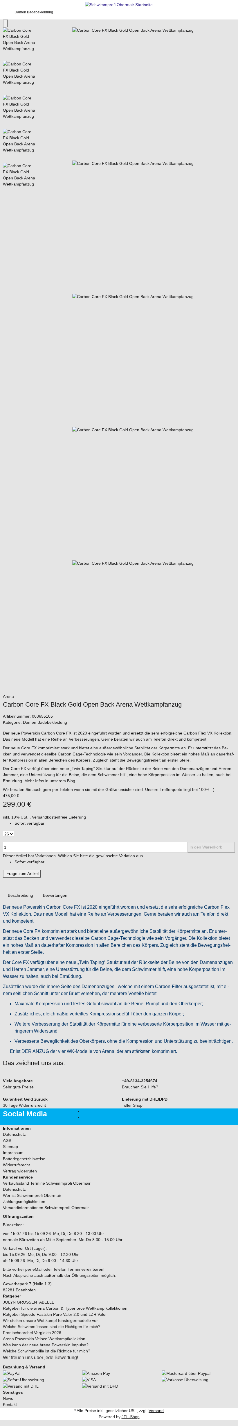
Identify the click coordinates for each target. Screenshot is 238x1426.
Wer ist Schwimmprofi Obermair (32, 1195)
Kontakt (10, 1404)
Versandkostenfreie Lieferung (59, 817)
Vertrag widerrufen (20, 1171)
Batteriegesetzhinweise (24, 1158)
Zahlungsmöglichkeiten (24, 1201)
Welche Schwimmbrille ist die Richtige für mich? (46, 1351)
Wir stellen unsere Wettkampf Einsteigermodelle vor (50, 1320)
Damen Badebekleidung (45, 722)
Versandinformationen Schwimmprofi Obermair (46, 1207)
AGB (7, 1140)
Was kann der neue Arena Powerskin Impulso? (46, 1345)
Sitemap (10, 1146)
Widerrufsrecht (16, 1165)
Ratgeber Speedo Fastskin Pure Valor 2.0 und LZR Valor (55, 1314)
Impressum (13, 1152)
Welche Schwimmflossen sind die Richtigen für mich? (51, 1326)
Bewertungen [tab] (55, 895)
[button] (119, 1128)
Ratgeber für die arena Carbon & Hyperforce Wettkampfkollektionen (65, 1308)
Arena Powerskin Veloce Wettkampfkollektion (44, 1338)
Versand (156, 1410)
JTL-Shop (131, 1416)
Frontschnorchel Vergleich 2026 (32, 1332)
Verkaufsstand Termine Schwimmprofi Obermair (47, 1183)
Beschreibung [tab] (20, 895)
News (8, 1398)
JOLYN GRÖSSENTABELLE (28, 1302)
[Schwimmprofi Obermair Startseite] (119, 4)
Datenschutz (14, 1134)
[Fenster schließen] (5, 23)
